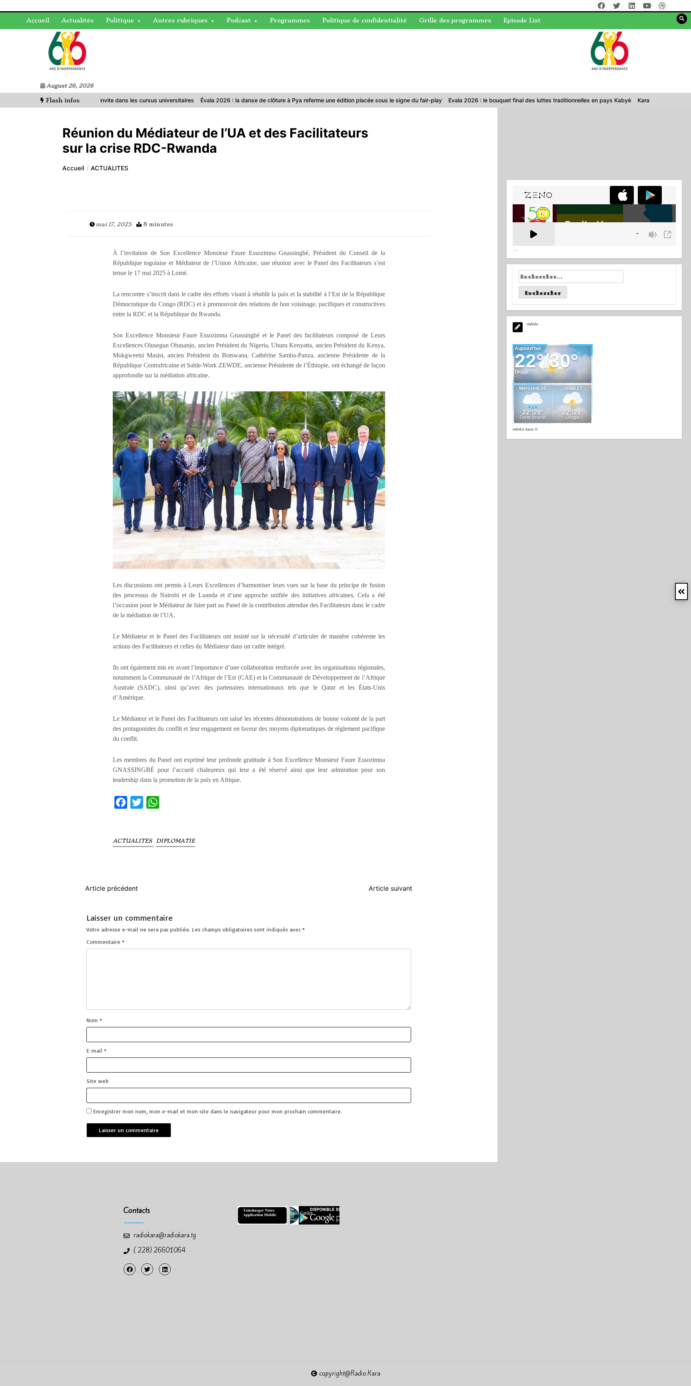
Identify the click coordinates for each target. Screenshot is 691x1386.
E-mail (96, 1050)
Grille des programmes (455, 20)
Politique (120, 20)
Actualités (78, 20)
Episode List (522, 20)
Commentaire (105, 941)
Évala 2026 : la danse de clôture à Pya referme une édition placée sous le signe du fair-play (275, 100)
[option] (275, 100)
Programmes (290, 20)
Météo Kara (523, 429)
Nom (94, 1020)
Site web (97, 1080)
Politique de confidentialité (364, 20)
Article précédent (111, 888)
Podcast (239, 20)
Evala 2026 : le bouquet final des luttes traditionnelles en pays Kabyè (493, 100)
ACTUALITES (133, 841)
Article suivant (390, 888)
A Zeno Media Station (516, 250)
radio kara (30, 54)
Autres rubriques (180, 20)
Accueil (37, 20)
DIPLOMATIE (175, 841)
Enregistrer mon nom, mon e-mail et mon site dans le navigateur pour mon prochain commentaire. (217, 1111)
